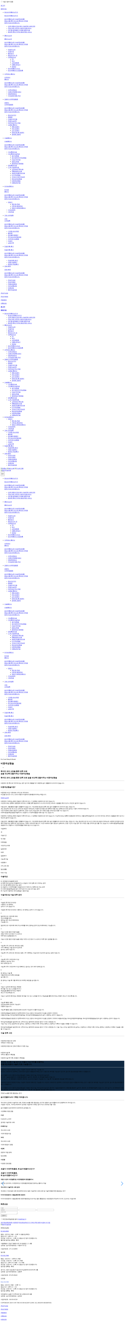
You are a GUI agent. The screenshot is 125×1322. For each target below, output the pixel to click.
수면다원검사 (12, 90)
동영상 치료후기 (13, 264)
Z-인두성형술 (16, 175)
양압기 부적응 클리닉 (19, 208)
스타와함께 (15, 63)
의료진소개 (11, 49)
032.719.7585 (5, 1282)
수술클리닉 (8, 138)
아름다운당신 (16, 65)
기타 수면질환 (9, 215)
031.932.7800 (5, 1255)
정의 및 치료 (16, 204)
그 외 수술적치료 (13, 167)
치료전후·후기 (9, 246)
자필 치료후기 (12, 262)
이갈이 (10, 241)
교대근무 (11, 243)
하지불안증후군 (13, 235)
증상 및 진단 (12, 115)
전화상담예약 (12, 284)
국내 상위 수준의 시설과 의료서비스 (19, 28)
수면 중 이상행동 (13, 239)
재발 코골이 (15, 127)
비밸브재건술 (16, 183)
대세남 (14, 66)
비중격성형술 (16, 181)
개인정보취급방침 (6, 1222)
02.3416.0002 (5, 1231)
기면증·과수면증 (13, 231)
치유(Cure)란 (5, 798)
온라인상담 (11, 280)
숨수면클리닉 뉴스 (14, 68)
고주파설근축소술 (17, 169)
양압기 (10, 202)
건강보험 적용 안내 (14, 96)
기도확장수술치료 (14, 154)
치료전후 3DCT (13, 260)
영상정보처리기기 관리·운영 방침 (30, 1222)
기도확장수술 (12, 152)
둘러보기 (11, 53)
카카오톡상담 (12, 286)
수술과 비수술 (12, 119)
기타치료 (11, 212)
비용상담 (11, 288)
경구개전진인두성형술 (19, 158)
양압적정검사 (12, 94)
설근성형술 (15, 156)
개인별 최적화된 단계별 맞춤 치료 (19, 30)
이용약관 (16, 1222)
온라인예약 (11, 282)
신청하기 (3, 1215)
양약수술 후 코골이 (18, 132)
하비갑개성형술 (17, 179)
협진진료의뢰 (12, 290)
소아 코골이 (15, 130)
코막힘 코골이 (16, 134)
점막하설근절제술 (17, 163)
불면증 (10, 233)
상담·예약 (7, 266)
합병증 (10, 117)
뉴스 (13, 61)
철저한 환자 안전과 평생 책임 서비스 (20, 32)
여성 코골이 (15, 128)
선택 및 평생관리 (17, 206)
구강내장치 (11, 210)
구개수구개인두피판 (18, 177)
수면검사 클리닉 (9, 74)
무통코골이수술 (17, 171)
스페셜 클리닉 (12, 125)
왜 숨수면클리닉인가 (11, 12)
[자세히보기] (22, 1219)
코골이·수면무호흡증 (11, 99)
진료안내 (11, 51)
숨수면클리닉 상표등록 (15, 70)
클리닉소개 (8, 35)
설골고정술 (15, 161)
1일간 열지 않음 (8, 1)
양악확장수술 (12, 165)
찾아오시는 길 (12, 55)
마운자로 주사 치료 (14, 123)
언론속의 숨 (12, 57)
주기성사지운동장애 (14, 237)
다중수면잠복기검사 (14, 92)
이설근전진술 (16, 160)
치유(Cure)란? (12, 121)
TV (13, 59)
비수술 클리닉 (9, 186)
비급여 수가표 (45, 1222)
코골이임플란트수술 (18, 173)
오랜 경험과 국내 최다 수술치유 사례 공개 (21, 26)
